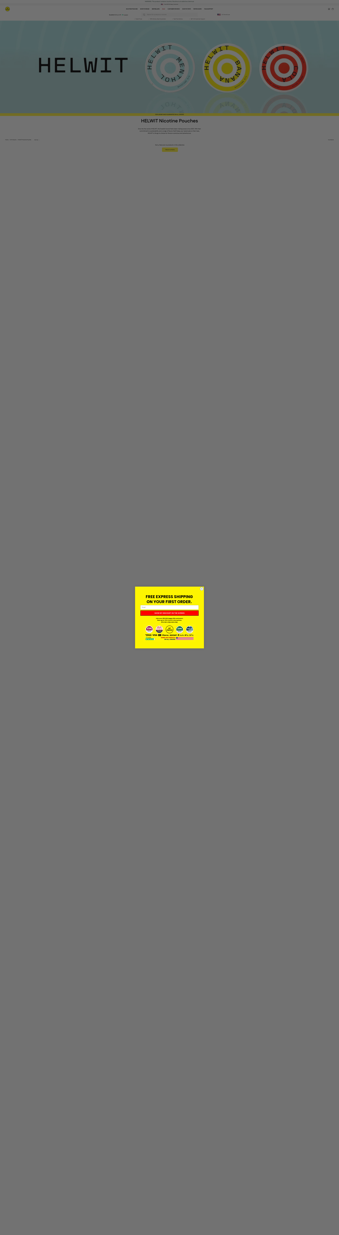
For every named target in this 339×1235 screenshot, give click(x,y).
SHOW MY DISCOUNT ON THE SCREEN (169, 613)
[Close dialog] (201, 588)
